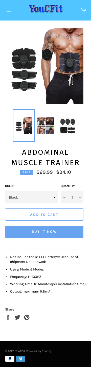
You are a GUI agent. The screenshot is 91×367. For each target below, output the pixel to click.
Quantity (68, 186)
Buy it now (44, 231)
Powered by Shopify (39, 351)
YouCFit (20, 351)
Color (10, 186)
